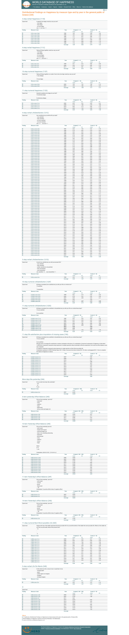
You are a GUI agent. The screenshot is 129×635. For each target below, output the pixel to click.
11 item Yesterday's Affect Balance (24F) (36, 477)
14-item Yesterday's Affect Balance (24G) (37, 501)
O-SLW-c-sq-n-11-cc (36, 318)
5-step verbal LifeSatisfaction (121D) (35, 259)
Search (50, 7)
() (22, 587)
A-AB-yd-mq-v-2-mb (36, 457)
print (105, 10)
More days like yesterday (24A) (33, 379)
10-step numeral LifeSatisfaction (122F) (36, 282)
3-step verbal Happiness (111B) (33, 19)
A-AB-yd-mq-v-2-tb (35, 414)
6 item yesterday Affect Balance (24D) (36, 397)
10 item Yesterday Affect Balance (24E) (36, 424)
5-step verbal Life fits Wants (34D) (34, 566)
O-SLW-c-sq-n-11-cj (36, 326)
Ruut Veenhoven (77, 628)
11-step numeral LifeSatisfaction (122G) (36, 306)
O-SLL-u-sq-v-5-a (35, 277)
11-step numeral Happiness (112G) (35, 90)
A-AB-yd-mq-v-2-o (35, 494)
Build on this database (88, 7)
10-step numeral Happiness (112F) (34, 71)
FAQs (74, 7)
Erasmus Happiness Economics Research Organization (77, 627)
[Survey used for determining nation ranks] (22, 301)
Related (60, 7)
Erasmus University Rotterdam (53, 628)
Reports (55, 7)
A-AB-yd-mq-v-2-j (35, 598)
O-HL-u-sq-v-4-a (35, 63)
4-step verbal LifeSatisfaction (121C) (35, 113)
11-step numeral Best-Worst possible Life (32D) (39, 523)
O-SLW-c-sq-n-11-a (35, 323)
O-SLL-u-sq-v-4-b (35, 129)
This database (36, 7)
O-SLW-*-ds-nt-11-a (36, 357)
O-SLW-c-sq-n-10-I (35, 301)
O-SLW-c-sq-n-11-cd (36, 320)
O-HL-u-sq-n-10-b (35, 84)
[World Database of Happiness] (27, 4)
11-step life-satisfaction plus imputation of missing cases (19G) (45, 334)
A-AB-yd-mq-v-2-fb (35, 595)
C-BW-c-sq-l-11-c (35, 539)
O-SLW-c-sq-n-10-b (35, 296)
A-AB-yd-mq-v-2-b (35, 518)
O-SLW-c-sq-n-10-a (35, 294)
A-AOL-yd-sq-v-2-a (35, 392)
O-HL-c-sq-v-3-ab (35, 33)
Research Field (67, 7)
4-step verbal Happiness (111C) (33, 48)
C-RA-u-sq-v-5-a (35, 582)
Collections (44, 7)
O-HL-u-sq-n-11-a (35, 103)
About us (79, 7)
